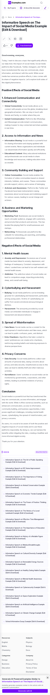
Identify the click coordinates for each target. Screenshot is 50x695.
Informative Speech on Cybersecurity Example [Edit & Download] (25, 588)
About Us (29, 660)
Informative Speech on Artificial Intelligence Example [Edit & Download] (25, 606)
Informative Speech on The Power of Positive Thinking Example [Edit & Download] (26, 503)
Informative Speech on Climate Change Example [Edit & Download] (25, 614)
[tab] (10, 8)
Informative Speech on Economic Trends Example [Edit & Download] (26, 495)
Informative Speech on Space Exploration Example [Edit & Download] (24, 597)
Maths (4, 646)
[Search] (41, 3)
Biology (29, 646)
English (5, 642)
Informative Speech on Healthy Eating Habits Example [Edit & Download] (25, 571)
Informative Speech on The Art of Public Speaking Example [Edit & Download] (24, 461)
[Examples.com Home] (17, 2)
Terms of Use (31, 668)
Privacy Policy (32, 664)
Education (6, 668)
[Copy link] (4, 39)
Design (5, 660)
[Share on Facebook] (15, 39)
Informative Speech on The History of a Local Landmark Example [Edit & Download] (22, 512)
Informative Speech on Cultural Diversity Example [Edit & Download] (26, 554)
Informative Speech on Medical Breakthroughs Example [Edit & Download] (23, 546)
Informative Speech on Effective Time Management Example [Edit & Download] (25, 520)
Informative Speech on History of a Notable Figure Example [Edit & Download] (24, 537)
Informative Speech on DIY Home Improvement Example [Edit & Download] (23, 469)
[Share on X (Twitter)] (9, 39)
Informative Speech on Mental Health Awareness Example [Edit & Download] (24, 580)
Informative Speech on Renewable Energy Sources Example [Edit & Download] (24, 563)
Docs (10, 17)
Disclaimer (30, 672)
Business (5, 664)
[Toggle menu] (4, 2)
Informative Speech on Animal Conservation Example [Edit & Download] (25, 486)
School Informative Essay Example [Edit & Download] (25, 621)
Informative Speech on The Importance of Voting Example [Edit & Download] (24, 478)
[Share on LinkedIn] (21, 39)
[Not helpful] (11, 45)
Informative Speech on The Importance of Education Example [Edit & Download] (25, 529)
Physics (29, 642)
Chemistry (6, 650)
